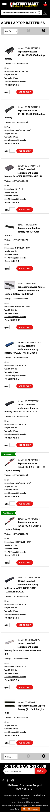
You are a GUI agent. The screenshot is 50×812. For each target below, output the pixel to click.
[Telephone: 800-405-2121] (45, 12)
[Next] (43, 30)
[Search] (39, 12)
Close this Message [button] (30, 809)
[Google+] (8, 780)
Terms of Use (33, 802)
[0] (45, 6)
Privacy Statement (19, 802)
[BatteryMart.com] (25, 4)
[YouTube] (12, 780)
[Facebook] (3, 780)
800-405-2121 (25, 788)
